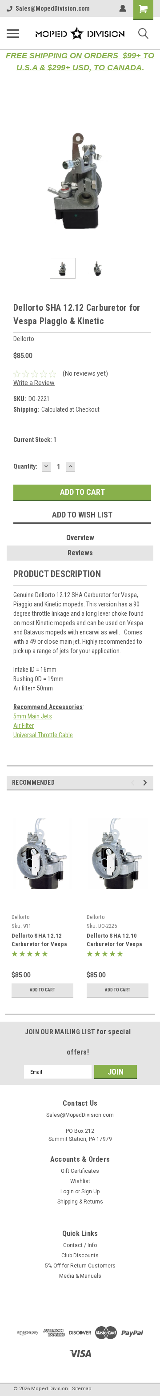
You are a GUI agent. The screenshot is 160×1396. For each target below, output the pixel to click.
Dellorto (21, 917)
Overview (80, 538)
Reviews (80, 553)
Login (67, 1191)
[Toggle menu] (13, 33)
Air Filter (23, 725)
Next (146, 178)
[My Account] (122, 8)
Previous (13, 178)
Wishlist (80, 1181)
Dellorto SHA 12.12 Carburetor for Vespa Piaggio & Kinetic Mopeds (39, 940)
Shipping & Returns (80, 1202)
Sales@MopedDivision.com (53, 8)
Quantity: (25, 466)
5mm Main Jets (32, 716)
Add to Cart (42, 989)
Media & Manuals (80, 1276)
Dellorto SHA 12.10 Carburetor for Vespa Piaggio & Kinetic (114, 940)
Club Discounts (80, 1255)
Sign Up (90, 1191)
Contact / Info (80, 1245)
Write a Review (34, 382)
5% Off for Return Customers (80, 1266)
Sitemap (82, 1389)
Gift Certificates (80, 1171)
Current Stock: (34, 439)
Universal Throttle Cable (43, 734)
